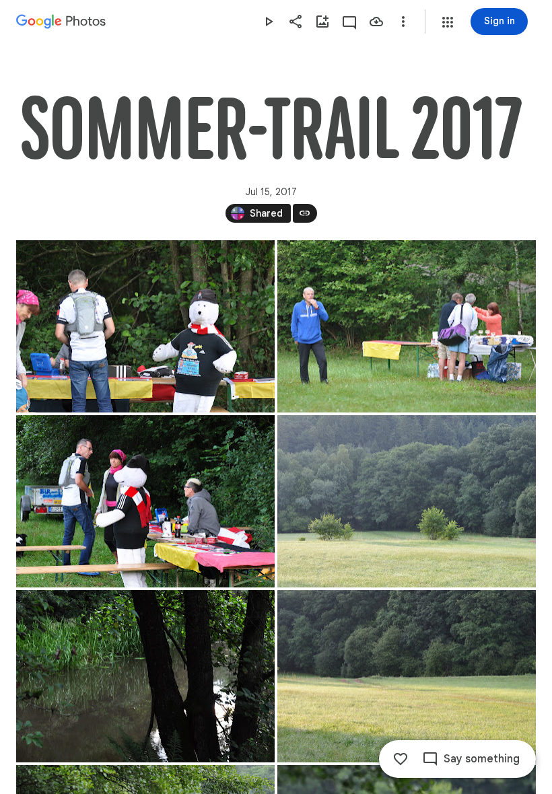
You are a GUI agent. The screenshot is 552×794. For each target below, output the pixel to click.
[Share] (295, 21)
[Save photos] (376, 21)
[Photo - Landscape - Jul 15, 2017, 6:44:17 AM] (406, 676)
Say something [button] (482, 759)
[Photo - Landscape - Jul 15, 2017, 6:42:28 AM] (406, 501)
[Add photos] (322, 21)
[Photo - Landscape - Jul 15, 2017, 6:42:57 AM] (145, 676)
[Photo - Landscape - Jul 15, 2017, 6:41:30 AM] (406, 326)
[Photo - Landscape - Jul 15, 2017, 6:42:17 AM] (145, 501)
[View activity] (349, 21)
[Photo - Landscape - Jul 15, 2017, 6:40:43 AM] (145, 326)
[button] (447, 22)
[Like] (400, 759)
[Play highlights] (268, 21)
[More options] (403, 21)
